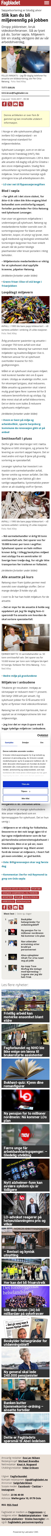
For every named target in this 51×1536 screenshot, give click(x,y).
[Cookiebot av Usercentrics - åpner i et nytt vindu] (37, 735)
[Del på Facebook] (4, 104)
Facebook (24, 1486)
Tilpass (24, 791)
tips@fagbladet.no (36, 1479)
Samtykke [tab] (9, 742)
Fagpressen (35, 1512)
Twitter (36, 1486)
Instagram (7, 1489)
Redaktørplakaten (29, 1515)
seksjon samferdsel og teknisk (20, 893)
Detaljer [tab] (25, 742)
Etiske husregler (35, 1518)
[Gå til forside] (10, 3)
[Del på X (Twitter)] (10, 104)
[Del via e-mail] (15, 104)
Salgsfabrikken (22, 1483)
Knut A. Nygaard (27, 1464)
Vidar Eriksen (30, 1467)
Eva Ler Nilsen (31, 1457)
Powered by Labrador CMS (25, 1531)
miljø (18, 897)
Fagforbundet (18, 1476)
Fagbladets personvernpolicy (25, 1522)
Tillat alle (25, 784)
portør (36, 888)
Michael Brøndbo (28, 1461)
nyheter (7, 897)
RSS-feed (12, 1504)
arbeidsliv (8, 901)
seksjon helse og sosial (16, 888)
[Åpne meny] (46, 3)
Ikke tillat (25, 798)
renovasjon (23, 901)
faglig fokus (31, 897)
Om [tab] (41, 742)
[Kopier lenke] (21, 104)
